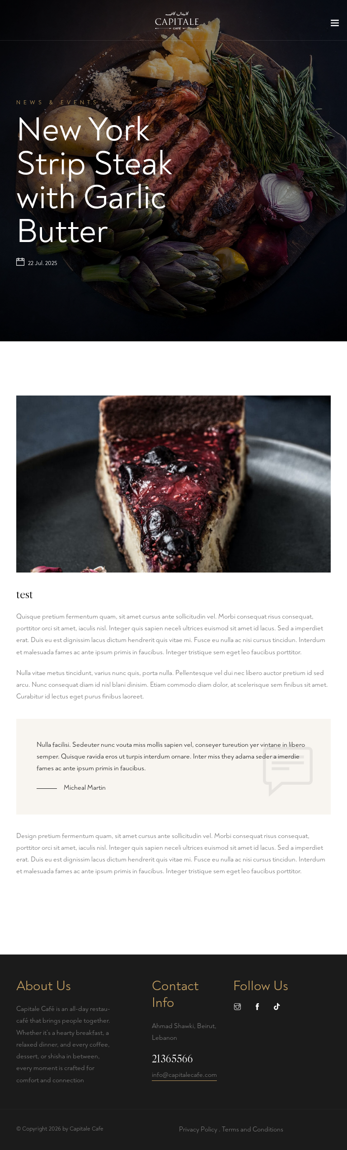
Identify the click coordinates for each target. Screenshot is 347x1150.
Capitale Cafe (86, 1128)
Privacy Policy (198, 1129)
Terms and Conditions (252, 1129)
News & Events (57, 102)
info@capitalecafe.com (184, 1075)
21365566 (172, 1059)
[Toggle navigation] (335, 24)
